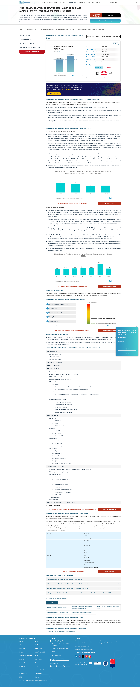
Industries (91, 2)
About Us (22, 645)
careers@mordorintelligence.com (84, 649)
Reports (44, 2)
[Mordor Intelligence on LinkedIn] (76, 656)
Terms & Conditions (40, 670)
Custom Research (54, 2)
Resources (82, 2)
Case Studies (38, 659)
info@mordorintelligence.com (60, 660)
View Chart (54, 94)
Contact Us (38, 663)
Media (21, 652)
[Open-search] (136, 2)
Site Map (37, 677)
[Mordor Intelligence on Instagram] (89, 656)
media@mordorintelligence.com (61, 666)
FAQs (36, 655)
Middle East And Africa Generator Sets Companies (61, 631)
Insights (21, 659)
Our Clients (22, 648)
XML (20, 677)
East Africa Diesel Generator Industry (57, 607)
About (64, 2)
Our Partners (38, 648)
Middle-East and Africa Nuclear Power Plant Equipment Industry (82, 607)
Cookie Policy (38, 673)
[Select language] (103, 2)
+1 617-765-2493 (113, 2)
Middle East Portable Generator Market (57, 612)
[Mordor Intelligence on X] (83, 656)
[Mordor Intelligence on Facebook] (79, 656)
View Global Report (93, 36)
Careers (21, 670)
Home (21, 641)
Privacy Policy (23, 673)
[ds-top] (105, 21)
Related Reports (52, 602)
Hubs (36, 666)
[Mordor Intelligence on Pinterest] (86, 656)
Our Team (37, 645)
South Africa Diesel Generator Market (82, 612)
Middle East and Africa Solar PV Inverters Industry (108, 607)
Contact (98, 2)
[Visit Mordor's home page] (29, 2)
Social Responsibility (40, 652)
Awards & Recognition (25, 655)
